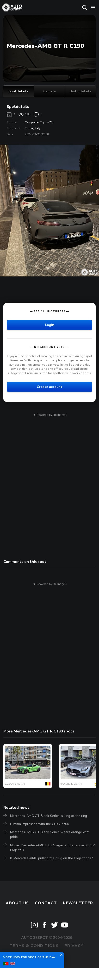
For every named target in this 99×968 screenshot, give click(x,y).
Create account (49, 387)
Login (49, 325)
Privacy (74, 945)
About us (17, 903)
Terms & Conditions (34, 945)
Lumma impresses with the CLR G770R (39, 824)
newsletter (78, 903)
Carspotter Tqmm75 (38, 122)
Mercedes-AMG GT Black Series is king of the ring (48, 816)
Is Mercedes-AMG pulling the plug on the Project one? (51, 858)
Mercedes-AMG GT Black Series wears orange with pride (50, 834)
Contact (46, 903)
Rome (29, 128)
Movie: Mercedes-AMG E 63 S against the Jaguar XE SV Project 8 (52, 847)
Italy (37, 128)
